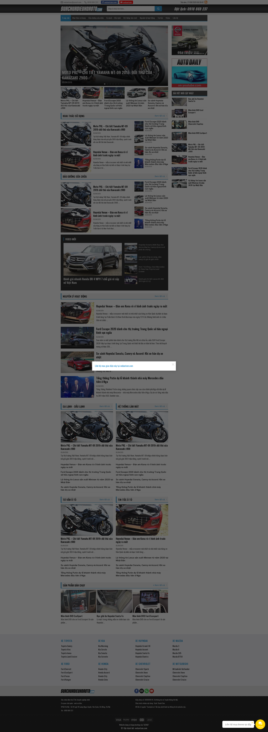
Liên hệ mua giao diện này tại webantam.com (114, 366)
